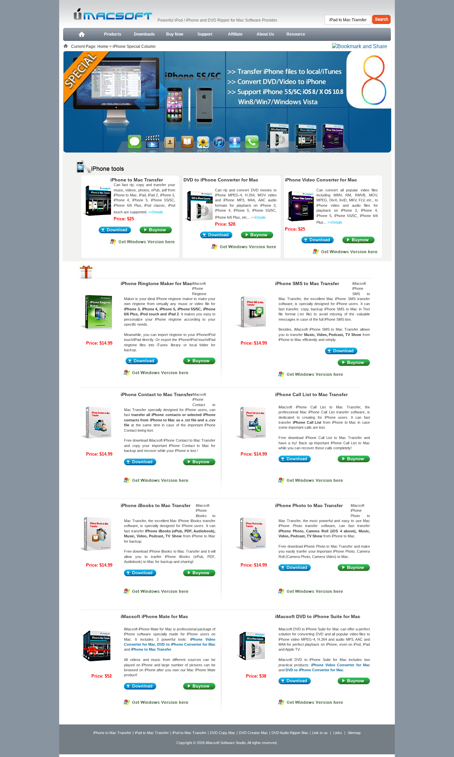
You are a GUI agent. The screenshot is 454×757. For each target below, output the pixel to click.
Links (337, 733)
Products (112, 34)
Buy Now (174, 34)
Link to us (320, 733)
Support (204, 34)
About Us (265, 34)
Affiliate (235, 34)
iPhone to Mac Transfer (112, 733)
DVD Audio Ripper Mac (290, 733)
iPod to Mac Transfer (189, 733)
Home (103, 46)
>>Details (155, 212)
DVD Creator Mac (253, 733)
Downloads (144, 34)
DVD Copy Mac (222, 733)
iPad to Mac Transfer (152, 733)
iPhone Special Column (134, 46)
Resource (295, 34)
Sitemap (354, 733)
